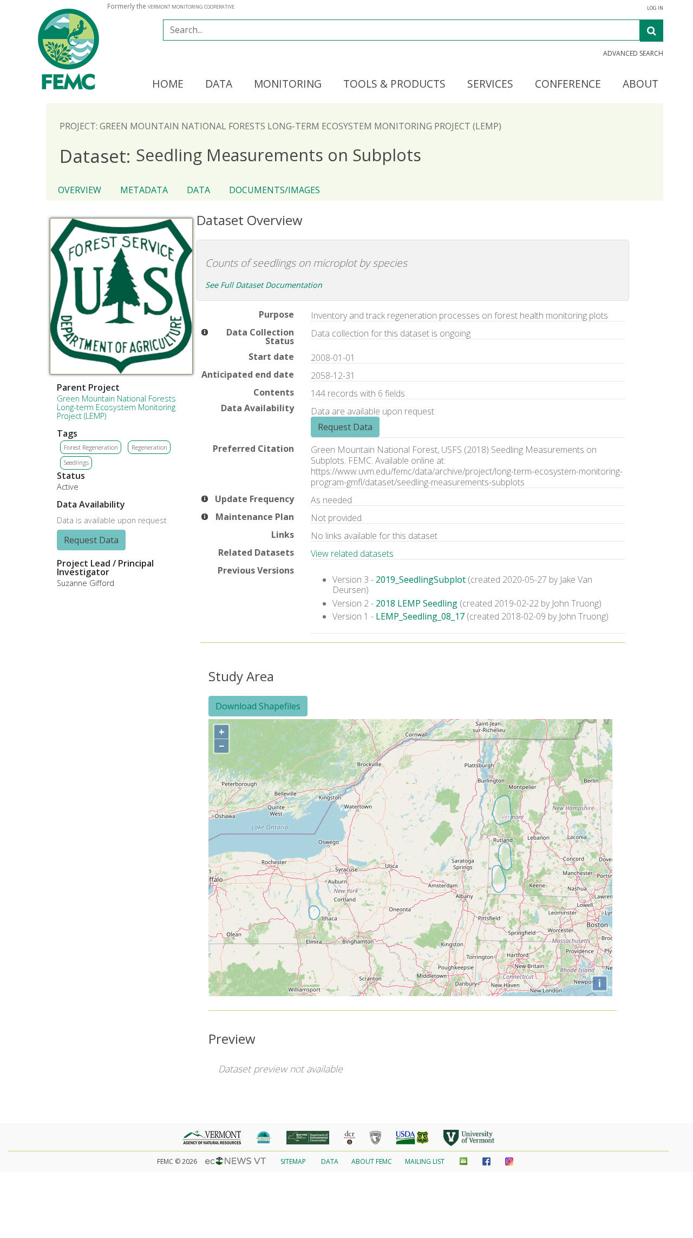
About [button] (640, 84)
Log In (655, 8)
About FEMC (371, 1161)
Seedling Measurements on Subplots (240, 155)
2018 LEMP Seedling (418, 603)
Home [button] (168, 84)
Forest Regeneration (91, 447)
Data (198, 190)
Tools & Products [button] (394, 84)
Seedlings (76, 462)
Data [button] (218, 84)
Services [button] (490, 84)
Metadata (144, 190)
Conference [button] (568, 84)
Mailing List (424, 1161)
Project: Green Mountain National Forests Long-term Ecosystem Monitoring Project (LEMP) (280, 126)
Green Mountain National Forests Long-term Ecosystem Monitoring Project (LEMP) (116, 407)
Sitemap (293, 1161)
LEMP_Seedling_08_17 (420, 616)
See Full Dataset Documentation (263, 285)
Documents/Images (274, 190)
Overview (79, 190)
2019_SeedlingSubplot (421, 579)
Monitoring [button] (288, 84)
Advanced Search (633, 53)
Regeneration (149, 447)
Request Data (91, 540)
